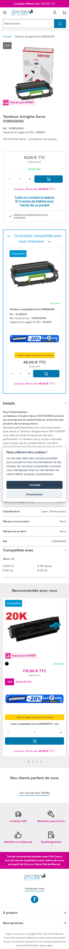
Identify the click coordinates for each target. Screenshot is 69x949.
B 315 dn (42, 570)
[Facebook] (34, 899)
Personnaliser (34, 494)
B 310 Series (45, 566)
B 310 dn (8, 570)
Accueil (7, 36)
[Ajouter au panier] (48, 179)
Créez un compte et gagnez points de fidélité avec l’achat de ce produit (34, 201)
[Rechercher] (60, 23)
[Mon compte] (54, 12)
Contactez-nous (34, 888)
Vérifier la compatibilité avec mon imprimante (31, 216)
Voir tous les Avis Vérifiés (34, 792)
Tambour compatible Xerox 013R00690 (32, 309)
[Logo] (22, 12)
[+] (30, 179)
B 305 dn (8, 566)
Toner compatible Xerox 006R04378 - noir (34, 723)
